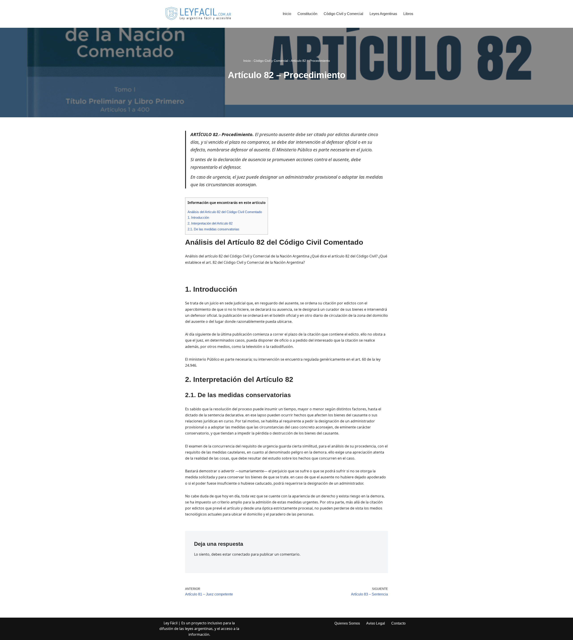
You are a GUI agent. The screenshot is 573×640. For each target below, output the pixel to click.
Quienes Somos (347, 623)
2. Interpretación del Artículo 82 (210, 223)
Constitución (307, 14)
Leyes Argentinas (383, 14)
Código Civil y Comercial (343, 14)
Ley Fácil (170, 623)
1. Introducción (198, 217)
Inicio (287, 14)
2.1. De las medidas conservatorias (213, 229)
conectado (241, 554)
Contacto (398, 623)
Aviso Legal (375, 623)
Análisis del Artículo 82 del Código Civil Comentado (225, 212)
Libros (408, 14)
